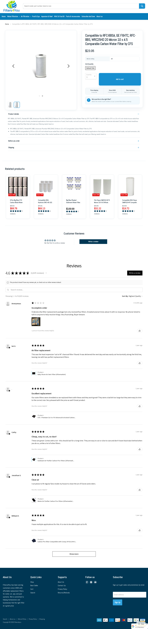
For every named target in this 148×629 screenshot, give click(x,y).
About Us (61, 582)
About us (100, 16)
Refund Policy (22, 619)
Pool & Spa (36, 16)
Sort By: (125, 296)
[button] (46, 273)
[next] (68, 66)
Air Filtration (25, 16)
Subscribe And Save (88, 16)
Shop (32, 582)
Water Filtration (12, 16)
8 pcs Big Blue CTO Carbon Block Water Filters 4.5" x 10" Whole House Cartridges (17, 203)
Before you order (14, 141)
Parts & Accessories (73, 16)
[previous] (13, 66)
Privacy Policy (62, 589)
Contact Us (62, 585)
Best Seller (34, 585)
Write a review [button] (93, 241)
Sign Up (117, 602)
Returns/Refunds (64, 592)
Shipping (11, 147)
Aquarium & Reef (46, 16)
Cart (31, 589)
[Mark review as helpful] (139, 331)
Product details (13, 114)
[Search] (142, 6)
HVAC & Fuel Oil (59, 16)
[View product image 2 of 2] (17, 105)
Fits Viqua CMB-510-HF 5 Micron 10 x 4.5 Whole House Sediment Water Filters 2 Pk (102, 203)
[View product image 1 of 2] (10, 105)
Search (32, 592)
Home (4, 16)
